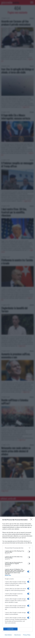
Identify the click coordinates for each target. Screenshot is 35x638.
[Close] (31, 519)
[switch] (28, 551)
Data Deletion (8, 635)
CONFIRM (10, 629)
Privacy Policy (26, 635)
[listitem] (17, 548)
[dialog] (17, 577)
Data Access (17, 635)
